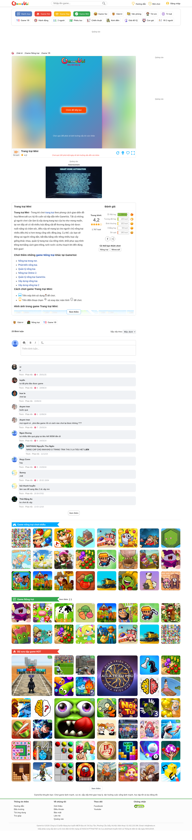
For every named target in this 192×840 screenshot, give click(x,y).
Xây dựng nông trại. (28, 281)
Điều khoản (59, 809)
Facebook (98, 806)
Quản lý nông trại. (27, 269)
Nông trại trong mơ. (28, 261)
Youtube (97, 809)
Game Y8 (46, 53)
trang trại (49, 212)
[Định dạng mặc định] (41, 342)
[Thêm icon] (24, 342)
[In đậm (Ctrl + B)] (30, 342)
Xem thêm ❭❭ (65, 599)
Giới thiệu (58, 806)
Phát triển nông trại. (28, 265)
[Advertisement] (96, 39)
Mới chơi (156, 4)
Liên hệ (57, 816)
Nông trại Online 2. (27, 273)
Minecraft (116, 249)
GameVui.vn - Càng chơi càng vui (20, 3)
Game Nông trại (32, 53)
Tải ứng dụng (20, 812)
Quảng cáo (59, 819)
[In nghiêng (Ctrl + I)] (35, 342)
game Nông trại (45, 255)
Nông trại (104, 249)
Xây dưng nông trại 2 (28, 285)
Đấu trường (19, 809)
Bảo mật (57, 812)
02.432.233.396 (132, 826)
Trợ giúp (17, 816)
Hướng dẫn (141, 4)
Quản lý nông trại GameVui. (32, 277)
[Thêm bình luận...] (78, 350)
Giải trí (20, 53)
